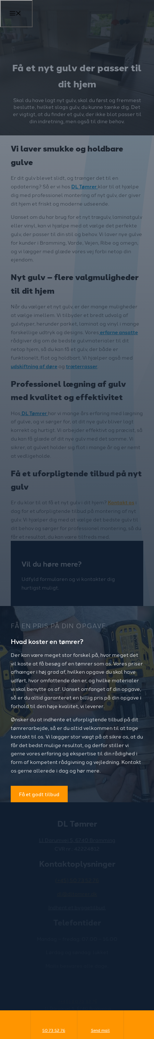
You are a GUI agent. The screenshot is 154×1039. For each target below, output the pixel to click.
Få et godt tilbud (39, 794)
